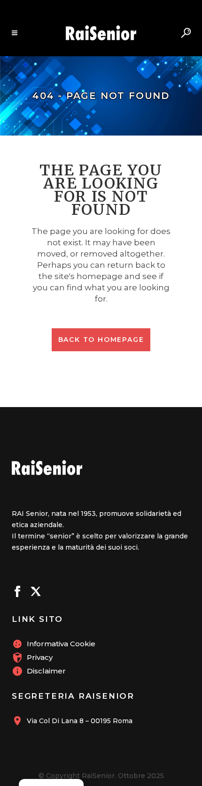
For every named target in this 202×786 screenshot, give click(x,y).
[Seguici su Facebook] (17, 593)
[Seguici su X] (35, 593)
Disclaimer (46, 670)
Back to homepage (101, 339)
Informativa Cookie (61, 643)
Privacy (40, 657)
